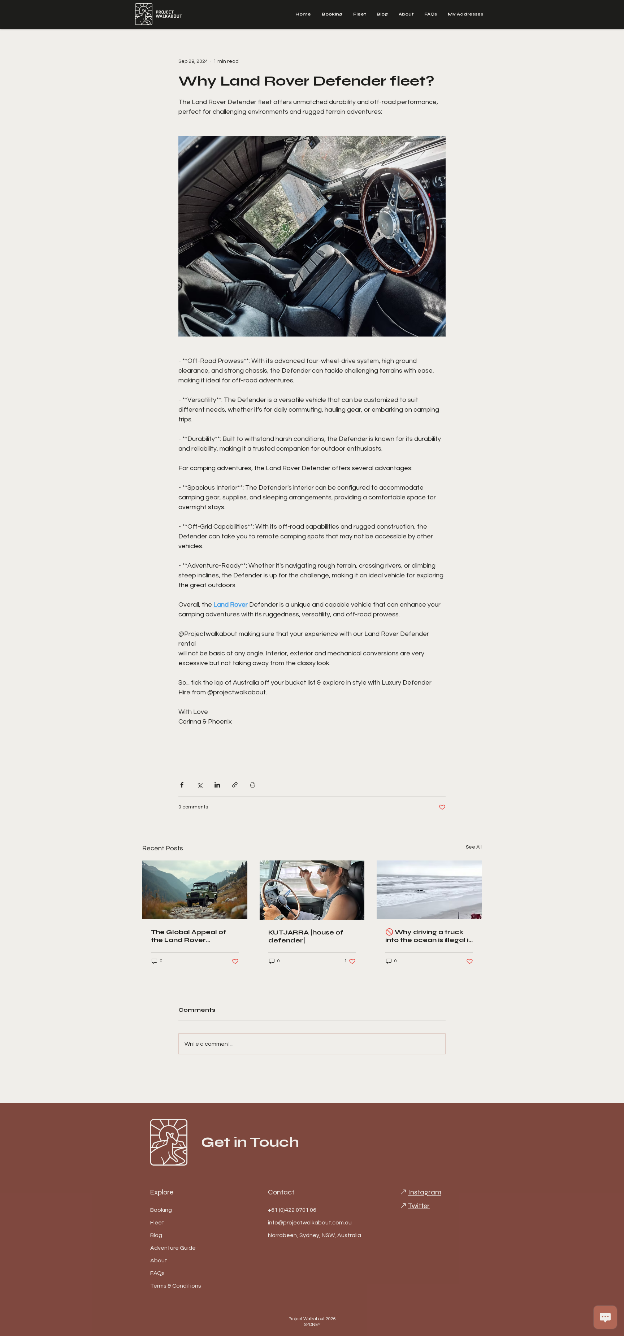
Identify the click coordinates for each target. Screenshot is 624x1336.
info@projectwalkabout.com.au (293, 1223)
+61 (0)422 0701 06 (292, 1210)
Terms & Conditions (175, 1286)
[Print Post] (252, 784)
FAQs (157, 1273)
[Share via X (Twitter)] (199, 784)
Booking (161, 1210)
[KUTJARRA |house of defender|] (312, 890)
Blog (156, 1235)
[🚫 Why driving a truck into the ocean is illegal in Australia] (429, 889)
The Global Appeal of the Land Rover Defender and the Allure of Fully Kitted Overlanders (194, 936)
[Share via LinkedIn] (217, 784)
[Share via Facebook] (181, 784)
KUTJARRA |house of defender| (305, 936)
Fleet (157, 1223)
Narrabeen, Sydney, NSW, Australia (293, 1235)
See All (474, 847)
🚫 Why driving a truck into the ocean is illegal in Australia (429, 936)
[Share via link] (234, 784)
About (158, 1260)
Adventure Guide (173, 1248)
